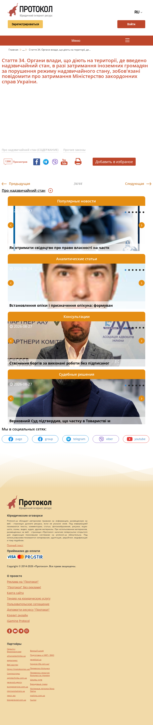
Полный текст (15, 545)
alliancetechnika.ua (16, 656)
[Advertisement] (77, 118)
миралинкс (12, 660)
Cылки (33, 700)
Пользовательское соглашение (28, 604)
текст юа (11, 695)
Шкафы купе (36, 679)
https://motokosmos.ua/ (18, 669)
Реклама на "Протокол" (23, 582)
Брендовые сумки (38, 684)
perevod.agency (14, 682)
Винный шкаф (37, 650)
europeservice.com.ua (17, 686)
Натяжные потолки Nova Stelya (42, 689)
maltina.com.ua (37, 695)
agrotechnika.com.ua (17, 678)
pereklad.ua (35, 659)
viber (109, 439)
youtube (139, 439)
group (49, 439)
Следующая (134, 183)
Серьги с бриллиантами (14, 650)
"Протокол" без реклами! (24, 587)
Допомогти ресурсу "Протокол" (28, 609)
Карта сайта (15, 593)
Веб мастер (12, 664)
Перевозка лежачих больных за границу (40, 674)
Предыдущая (19, 183)
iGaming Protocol (18, 621)
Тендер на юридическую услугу (28, 598)
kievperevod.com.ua (16, 700)
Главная (14, 49)
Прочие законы (74, 150)
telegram (79, 439)
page (19, 439)
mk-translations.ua (16, 691)
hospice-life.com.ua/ (39, 664)
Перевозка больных (40, 668)
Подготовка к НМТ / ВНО (42, 655)
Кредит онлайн (17, 615)
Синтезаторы (13, 673)
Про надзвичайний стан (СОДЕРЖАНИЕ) (30, 150)
